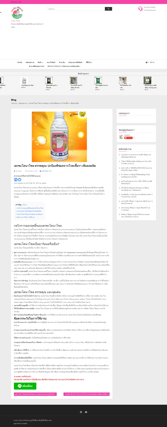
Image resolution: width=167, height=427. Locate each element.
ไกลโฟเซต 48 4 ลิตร (23, 85)
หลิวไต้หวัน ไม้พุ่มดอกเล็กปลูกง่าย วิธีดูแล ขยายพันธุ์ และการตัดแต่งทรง (135, 189)
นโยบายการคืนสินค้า (75, 62)
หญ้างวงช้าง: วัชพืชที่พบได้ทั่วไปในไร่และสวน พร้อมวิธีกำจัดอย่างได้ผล (136, 169)
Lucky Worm (15, 21)
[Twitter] (19, 179)
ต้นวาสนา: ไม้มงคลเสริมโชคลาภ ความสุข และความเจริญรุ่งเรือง (35, 394)
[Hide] (1, 12)
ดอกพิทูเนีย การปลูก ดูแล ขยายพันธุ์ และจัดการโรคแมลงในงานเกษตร (137, 196)
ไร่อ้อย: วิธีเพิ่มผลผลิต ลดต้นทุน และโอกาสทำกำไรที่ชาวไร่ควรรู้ (136, 162)
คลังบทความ (30, 62)
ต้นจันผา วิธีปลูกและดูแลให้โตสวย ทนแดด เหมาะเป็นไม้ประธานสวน (135, 216)
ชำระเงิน (62, 62)
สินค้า (40, 62)
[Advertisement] (83, 45)
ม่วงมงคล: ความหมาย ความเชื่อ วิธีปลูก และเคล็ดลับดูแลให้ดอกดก (136, 156)
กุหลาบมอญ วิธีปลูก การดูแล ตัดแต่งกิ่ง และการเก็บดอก (135, 209)
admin (20, 171)
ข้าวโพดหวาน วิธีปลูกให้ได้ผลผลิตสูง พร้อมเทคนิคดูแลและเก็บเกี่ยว (135, 176)
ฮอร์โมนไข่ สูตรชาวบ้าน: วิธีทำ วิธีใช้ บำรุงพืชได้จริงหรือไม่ (136, 182)
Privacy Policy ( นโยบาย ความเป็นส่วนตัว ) (64, 66)
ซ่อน (24, 205)
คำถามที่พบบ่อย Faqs (36, 66)
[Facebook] (15, 179)
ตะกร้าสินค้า (51, 62)
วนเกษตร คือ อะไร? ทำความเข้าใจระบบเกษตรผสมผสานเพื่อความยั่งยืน (86, 394)
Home (19, 62)
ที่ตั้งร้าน (89, 62)
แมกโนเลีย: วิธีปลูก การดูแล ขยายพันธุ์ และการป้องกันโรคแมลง (137, 202)
